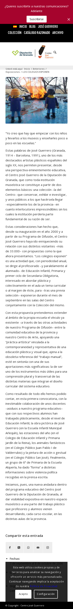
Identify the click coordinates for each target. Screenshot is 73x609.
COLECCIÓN (14, 32)
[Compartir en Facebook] (10, 547)
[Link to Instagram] (47, 547)
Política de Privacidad (43, 586)
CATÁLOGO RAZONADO (37, 32)
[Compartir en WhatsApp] (28, 547)
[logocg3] (36, 52)
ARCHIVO (57, 32)
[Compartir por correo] (38, 547)
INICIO (23, 26)
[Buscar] (52, 52)
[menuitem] (15, 26)
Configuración (46, 594)
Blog (32, 26)
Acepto (23, 594)
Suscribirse (37, 19)
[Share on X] (19, 547)
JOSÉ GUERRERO (48, 26)
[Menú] (62, 52)
